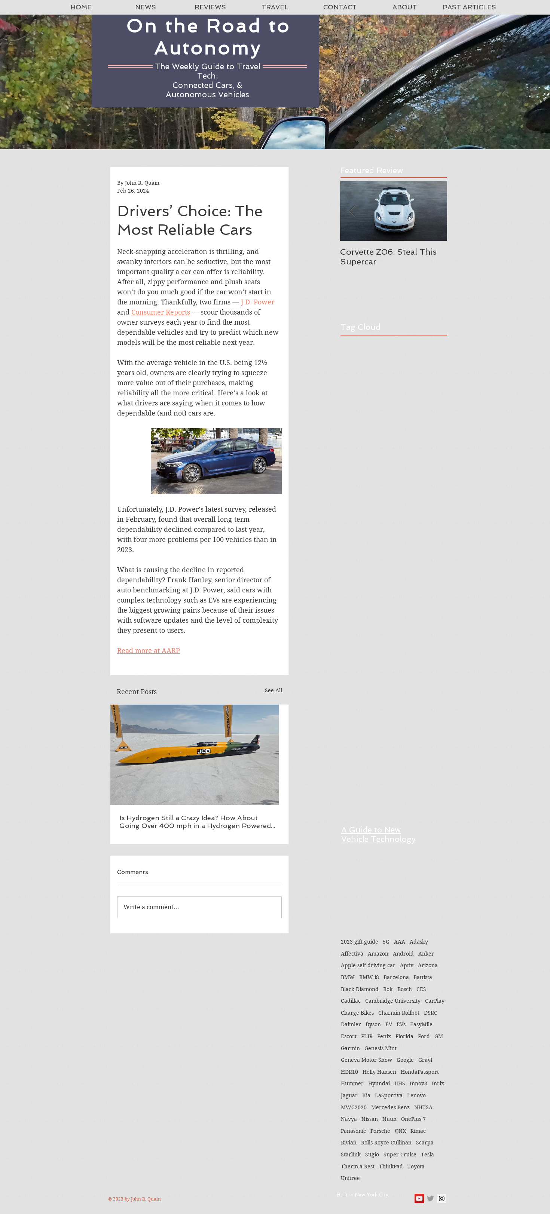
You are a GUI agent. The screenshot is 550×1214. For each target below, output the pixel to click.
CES (421, 989)
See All (273, 690)
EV (388, 1024)
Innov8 (418, 1083)
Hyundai (379, 1083)
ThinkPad (391, 1166)
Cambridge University (393, 1000)
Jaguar (349, 1095)
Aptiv (406, 965)
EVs (401, 1024)
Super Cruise (400, 1154)
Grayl (425, 1060)
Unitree (350, 1178)
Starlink (351, 1154)
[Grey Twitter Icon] (430, 1198)
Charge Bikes (357, 1012)
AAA (399, 941)
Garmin (350, 1048)
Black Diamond (360, 989)
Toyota (416, 1166)
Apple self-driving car (368, 965)
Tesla (427, 1154)
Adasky (419, 941)
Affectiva (352, 953)
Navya (349, 1119)
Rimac (418, 1131)
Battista (422, 977)
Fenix (384, 1036)
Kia (366, 1095)
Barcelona (396, 977)
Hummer (352, 1083)
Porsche (380, 1131)
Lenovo (416, 1095)
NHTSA (423, 1107)
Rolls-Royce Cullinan (386, 1142)
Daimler (351, 1024)
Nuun (389, 1119)
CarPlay (434, 1000)
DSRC (430, 1012)
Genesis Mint (380, 1048)
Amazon (378, 953)
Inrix (438, 1083)
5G (386, 941)
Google (405, 1060)
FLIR (367, 1036)
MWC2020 (354, 1107)
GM (438, 1036)
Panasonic (353, 1131)
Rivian (349, 1142)
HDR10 (349, 1072)
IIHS (399, 1083)
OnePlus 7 (413, 1119)
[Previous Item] (352, 211)
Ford (424, 1036)
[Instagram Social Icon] (441, 1198)
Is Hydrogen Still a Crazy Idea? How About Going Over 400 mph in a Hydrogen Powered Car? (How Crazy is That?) (195, 822)
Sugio (372, 1154)
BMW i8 (369, 977)
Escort (349, 1036)
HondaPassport (420, 1072)
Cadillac (351, 1000)
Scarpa (425, 1142)
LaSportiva (389, 1095)
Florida (404, 1036)
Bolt (388, 989)
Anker (426, 953)
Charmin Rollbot (398, 1012)
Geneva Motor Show (366, 1060)
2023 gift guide (359, 941)
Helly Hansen (379, 1072)
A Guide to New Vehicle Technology (378, 834)
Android (403, 953)
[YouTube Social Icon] (419, 1198)
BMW (348, 977)
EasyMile (421, 1024)
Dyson (373, 1024)
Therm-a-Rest (358, 1166)
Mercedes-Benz (390, 1107)
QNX (400, 1131)
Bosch (404, 989)
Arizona (428, 965)
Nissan (369, 1119)
